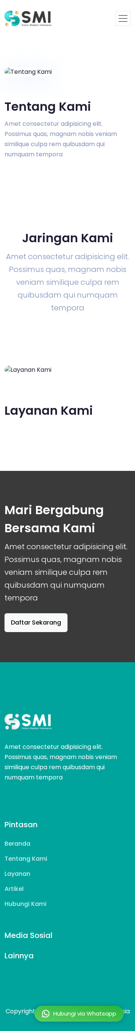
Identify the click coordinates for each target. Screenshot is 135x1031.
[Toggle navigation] (123, 18)
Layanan (17, 873)
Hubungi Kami (25, 904)
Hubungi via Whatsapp (84, 1013)
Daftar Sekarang (36, 622)
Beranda (17, 843)
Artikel (14, 888)
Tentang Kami (25, 858)
